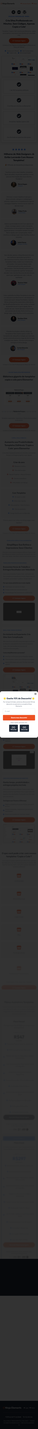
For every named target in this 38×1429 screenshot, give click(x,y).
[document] (19, 714)
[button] (35, 694)
